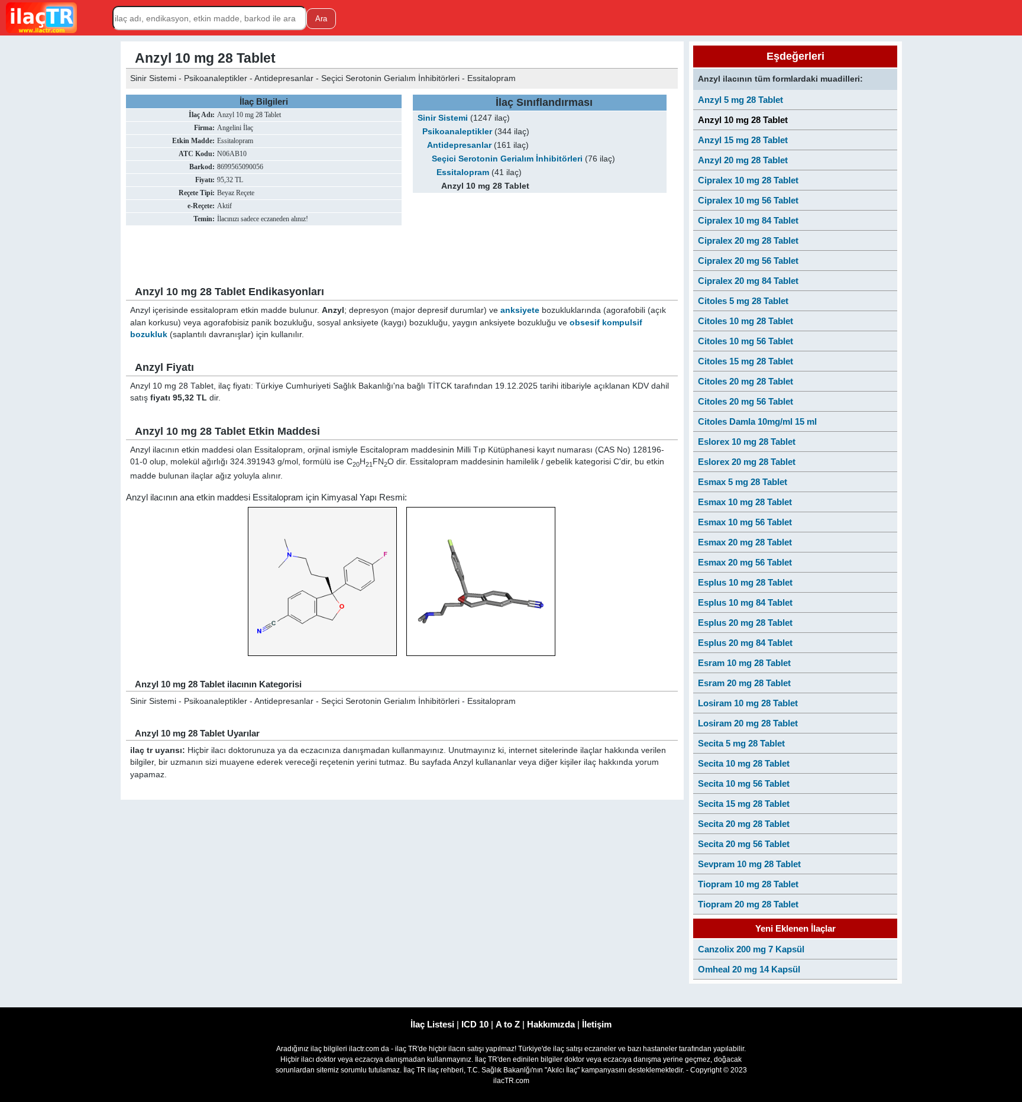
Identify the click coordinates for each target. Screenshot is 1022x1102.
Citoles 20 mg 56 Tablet (745, 401)
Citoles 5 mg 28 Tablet (743, 301)
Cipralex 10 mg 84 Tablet (748, 220)
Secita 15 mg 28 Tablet (744, 804)
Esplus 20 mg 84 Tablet (745, 643)
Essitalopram (462, 172)
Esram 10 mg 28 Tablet (744, 663)
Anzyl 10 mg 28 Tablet (743, 120)
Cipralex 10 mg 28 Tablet (748, 180)
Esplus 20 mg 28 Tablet (745, 623)
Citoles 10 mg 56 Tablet (745, 341)
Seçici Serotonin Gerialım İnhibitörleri (507, 158)
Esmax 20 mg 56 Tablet (745, 562)
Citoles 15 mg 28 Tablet (745, 361)
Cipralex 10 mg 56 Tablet (748, 200)
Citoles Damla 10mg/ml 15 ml (757, 421)
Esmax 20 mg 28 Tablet (745, 542)
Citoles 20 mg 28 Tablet (745, 381)
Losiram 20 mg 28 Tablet (748, 723)
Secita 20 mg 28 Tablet (744, 824)
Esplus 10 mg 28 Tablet (745, 582)
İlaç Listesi (432, 1024)
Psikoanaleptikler (457, 131)
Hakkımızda (551, 1024)
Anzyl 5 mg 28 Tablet (740, 100)
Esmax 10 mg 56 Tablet (745, 522)
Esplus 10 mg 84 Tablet (745, 602)
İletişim (597, 1024)
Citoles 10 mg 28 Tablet (745, 321)
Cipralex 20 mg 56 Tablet (748, 261)
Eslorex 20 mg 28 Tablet (746, 462)
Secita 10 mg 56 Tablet (744, 783)
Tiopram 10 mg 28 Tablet (748, 884)
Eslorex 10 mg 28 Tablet (746, 442)
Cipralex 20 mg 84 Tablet (748, 281)
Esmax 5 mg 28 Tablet (742, 482)
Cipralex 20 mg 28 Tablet (748, 240)
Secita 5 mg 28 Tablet (741, 743)
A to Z (508, 1024)
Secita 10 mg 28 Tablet (744, 763)
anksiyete (519, 310)
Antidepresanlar (459, 145)
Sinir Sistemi (443, 118)
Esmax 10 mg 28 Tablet (745, 502)
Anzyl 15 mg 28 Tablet (743, 140)
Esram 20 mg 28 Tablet (744, 683)
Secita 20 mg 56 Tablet (744, 844)
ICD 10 (475, 1024)
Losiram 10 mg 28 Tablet (748, 703)
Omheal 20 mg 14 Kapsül (749, 969)
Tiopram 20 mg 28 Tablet (748, 904)
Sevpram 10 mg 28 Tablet (749, 864)
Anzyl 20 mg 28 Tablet (743, 160)
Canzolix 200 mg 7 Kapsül (751, 949)
